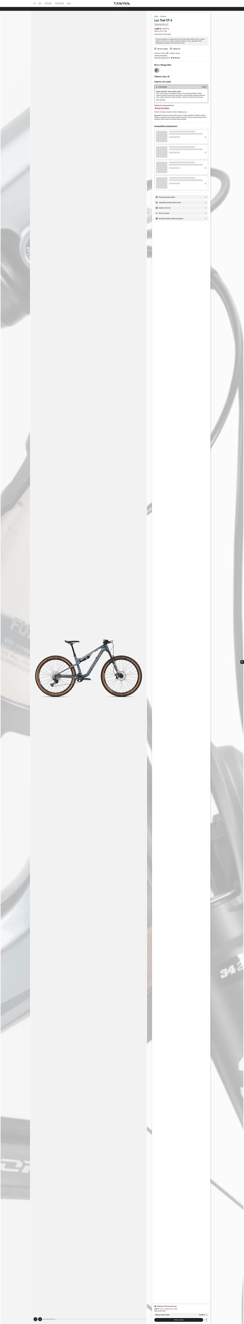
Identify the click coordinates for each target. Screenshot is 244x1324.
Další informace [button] (160, 100)
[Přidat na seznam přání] (206, 1320)
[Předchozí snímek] (35, 1319)
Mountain (163, 16)
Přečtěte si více (182, 112)
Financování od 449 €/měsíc (162, 34)
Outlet (156, 16)
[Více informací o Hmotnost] (167, 53)
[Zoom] (88, 668)
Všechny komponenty (160, 55)
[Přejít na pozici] (62, 1319)
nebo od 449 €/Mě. (160, 1311)
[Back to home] (122, 3)
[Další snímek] (40, 1319)
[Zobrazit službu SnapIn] (242, 662)
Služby (69, 3)
